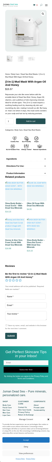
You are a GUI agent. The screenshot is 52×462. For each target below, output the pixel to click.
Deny (26, 446)
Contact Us (22, 407)
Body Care (15, 74)
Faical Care (7, 407)
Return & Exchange (26, 415)
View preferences (26, 453)
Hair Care (6, 410)
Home (7, 74)
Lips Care (6, 415)
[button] (48, 419)
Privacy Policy (20, 459)
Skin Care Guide (24, 410)
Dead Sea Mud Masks (29, 74)
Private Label (39, 407)
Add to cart (30, 121)
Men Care (6, 413)
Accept (26, 440)
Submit (11, 336)
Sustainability (39, 410)
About (36, 405)
